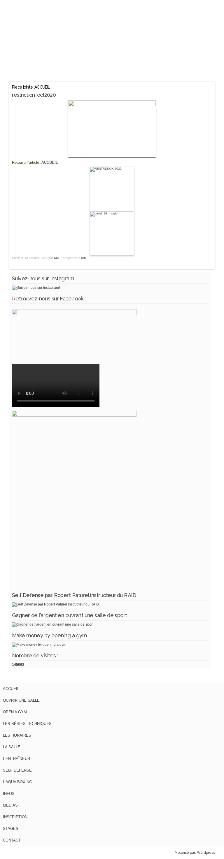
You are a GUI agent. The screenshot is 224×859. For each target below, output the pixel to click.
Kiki (56, 258)
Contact (12, 840)
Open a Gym (15, 712)
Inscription (15, 817)
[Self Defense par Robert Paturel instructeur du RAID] (55, 604)
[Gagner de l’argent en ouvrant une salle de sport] (52, 624)
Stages (10, 828)
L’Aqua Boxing (17, 782)
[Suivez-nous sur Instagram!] (36, 288)
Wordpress (206, 853)
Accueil (11, 689)
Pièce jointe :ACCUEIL (31, 87)
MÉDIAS (10, 805)
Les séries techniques (27, 723)
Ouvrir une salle (21, 700)
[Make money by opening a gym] (39, 645)
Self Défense (17, 770)
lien (83, 258)
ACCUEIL (49, 162)
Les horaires (17, 735)
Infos (9, 793)
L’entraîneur (16, 758)
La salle (11, 747)
